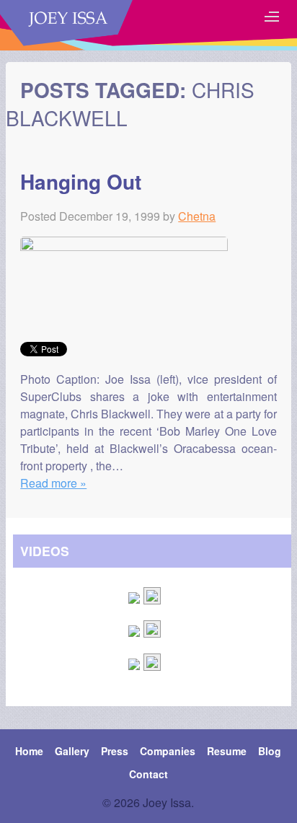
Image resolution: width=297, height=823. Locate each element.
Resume (227, 751)
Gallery (72, 751)
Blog (269, 751)
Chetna (197, 216)
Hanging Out (80, 181)
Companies (167, 751)
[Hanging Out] (124, 246)
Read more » (53, 483)
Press (114, 751)
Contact (148, 774)
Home (29, 751)
